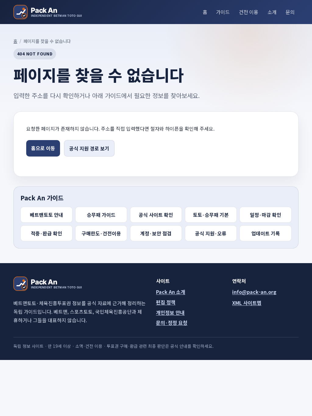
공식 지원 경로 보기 (89, 148)
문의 (290, 12)
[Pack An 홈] (47, 12)
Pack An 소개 (170, 291)
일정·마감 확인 (265, 214)
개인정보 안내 (170, 312)
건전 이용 (248, 12)
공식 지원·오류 (210, 233)
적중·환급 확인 (46, 233)
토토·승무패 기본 (211, 214)
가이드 (223, 12)
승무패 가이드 (101, 214)
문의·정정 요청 (171, 322)
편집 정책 (166, 302)
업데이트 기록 (265, 233)
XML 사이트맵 (246, 302)
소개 (272, 12)
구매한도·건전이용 (101, 233)
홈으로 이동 (43, 148)
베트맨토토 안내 (46, 214)
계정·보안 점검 (156, 233)
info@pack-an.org (254, 291)
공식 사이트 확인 (156, 214)
